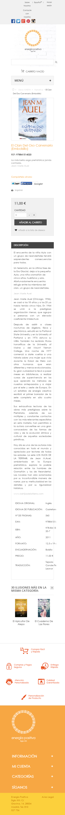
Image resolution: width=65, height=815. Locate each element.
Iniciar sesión (49, 4)
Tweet (16, 184)
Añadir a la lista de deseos (31, 230)
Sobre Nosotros (27, 4)
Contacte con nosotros (27, 13)
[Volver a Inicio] (13, 89)
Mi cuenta (21, 766)
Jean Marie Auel (20, 165)
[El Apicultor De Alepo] (21, 608)
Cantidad (19, 210)
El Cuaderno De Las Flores (44, 623)
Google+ (36, 184)
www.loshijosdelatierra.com (28, 493)
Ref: (13, 154)
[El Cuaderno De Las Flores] (44, 608)
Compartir (27, 184)
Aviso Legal (48, 796)
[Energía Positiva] (33, 41)
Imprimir (19, 190)
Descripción (21, 245)
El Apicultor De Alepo (21, 623)
